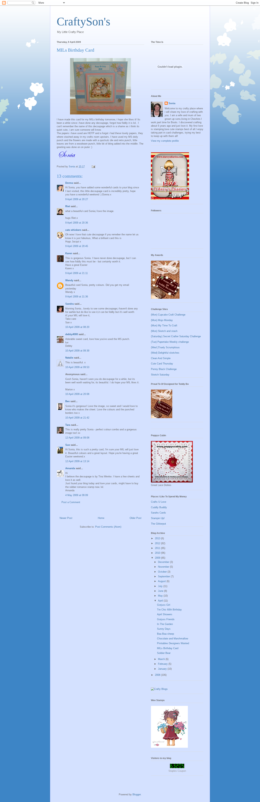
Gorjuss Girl (163, 604)
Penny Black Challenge (164, 369)
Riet (67, 206)
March (162, 659)
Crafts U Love (158, 501)
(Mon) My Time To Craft (164, 325)
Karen (68, 253)
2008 (158, 674)
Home (101, 518)
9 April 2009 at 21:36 (76, 296)
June (161, 591)
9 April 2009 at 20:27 (76, 199)
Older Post (135, 518)
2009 (158, 557)
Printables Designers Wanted (173, 643)
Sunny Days (164, 628)
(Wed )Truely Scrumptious (165, 347)
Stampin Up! (158, 518)
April (161, 600)
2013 (158, 538)
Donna (69, 182)
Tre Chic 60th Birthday (169, 609)
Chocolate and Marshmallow (172, 638)
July (160, 586)
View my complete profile (165, 140)
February (163, 663)
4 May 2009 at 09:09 (76, 495)
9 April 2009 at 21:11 (76, 273)
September (164, 576)
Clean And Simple (161, 358)
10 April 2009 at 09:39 (77, 350)
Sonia (171, 103)
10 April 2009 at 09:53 (77, 367)
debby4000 (71, 334)
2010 (158, 552)
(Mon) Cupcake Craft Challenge (168, 314)
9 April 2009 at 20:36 (76, 222)
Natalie (69, 357)
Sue (67, 444)
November (164, 566)
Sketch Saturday (160, 374)
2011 (158, 548)
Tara (67, 424)
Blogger (136, 794)
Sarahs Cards (158, 512)
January (162, 668)
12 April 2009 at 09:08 (77, 437)
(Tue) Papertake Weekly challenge (170, 341)
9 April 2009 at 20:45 (76, 246)
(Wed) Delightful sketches (165, 352)
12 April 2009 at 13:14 (77, 461)
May (160, 595)
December (164, 562)
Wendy (69, 280)
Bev (67, 401)
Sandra (69, 303)
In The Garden (165, 624)
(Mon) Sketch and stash (164, 331)
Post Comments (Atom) (108, 526)
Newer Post (66, 518)
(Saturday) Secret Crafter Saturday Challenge (176, 336)
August (162, 581)
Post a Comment (70, 502)
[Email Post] (93, 166)
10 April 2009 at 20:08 (77, 394)
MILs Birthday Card (167, 648)
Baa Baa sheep (165, 633)
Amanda (70, 468)
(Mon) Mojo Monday (162, 320)
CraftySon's (83, 21)
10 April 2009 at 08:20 (77, 327)
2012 (158, 543)
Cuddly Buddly (159, 507)
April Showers (164, 614)
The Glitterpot (158, 523)
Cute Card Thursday (162, 363)
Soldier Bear (164, 653)
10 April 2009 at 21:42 (77, 417)
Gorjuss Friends (166, 619)
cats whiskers (73, 229)
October (162, 571)
